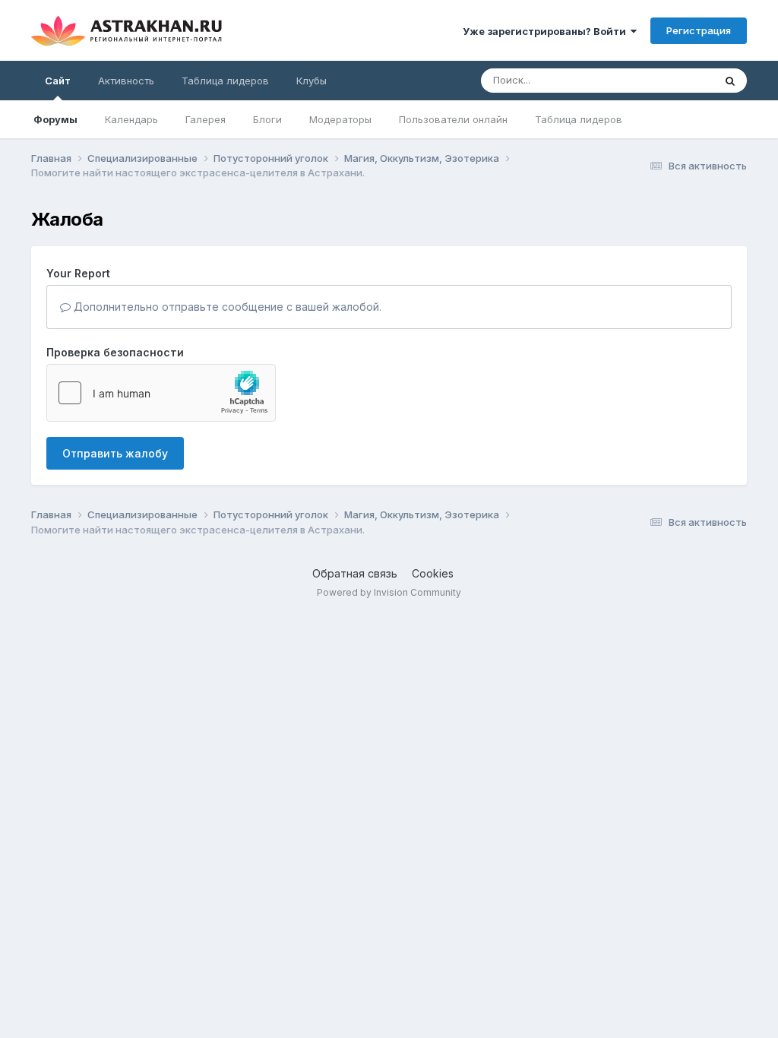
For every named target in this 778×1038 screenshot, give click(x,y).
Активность (126, 80)
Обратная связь (354, 573)
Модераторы (340, 119)
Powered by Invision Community (389, 592)
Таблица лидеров (578, 119)
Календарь (131, 119)
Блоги (267, 119)
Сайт (58, 80)
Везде (679, 80)
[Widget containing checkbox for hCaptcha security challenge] (161, 393)
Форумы (55, 119)
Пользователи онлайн (453, 119)
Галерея (205, 119)
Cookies (433, 573)
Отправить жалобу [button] (115, 453)
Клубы (311, 80)
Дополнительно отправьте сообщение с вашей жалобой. (226, 306)
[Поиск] (730, 80)
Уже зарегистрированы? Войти (547, 31)
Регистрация (698, 30)
